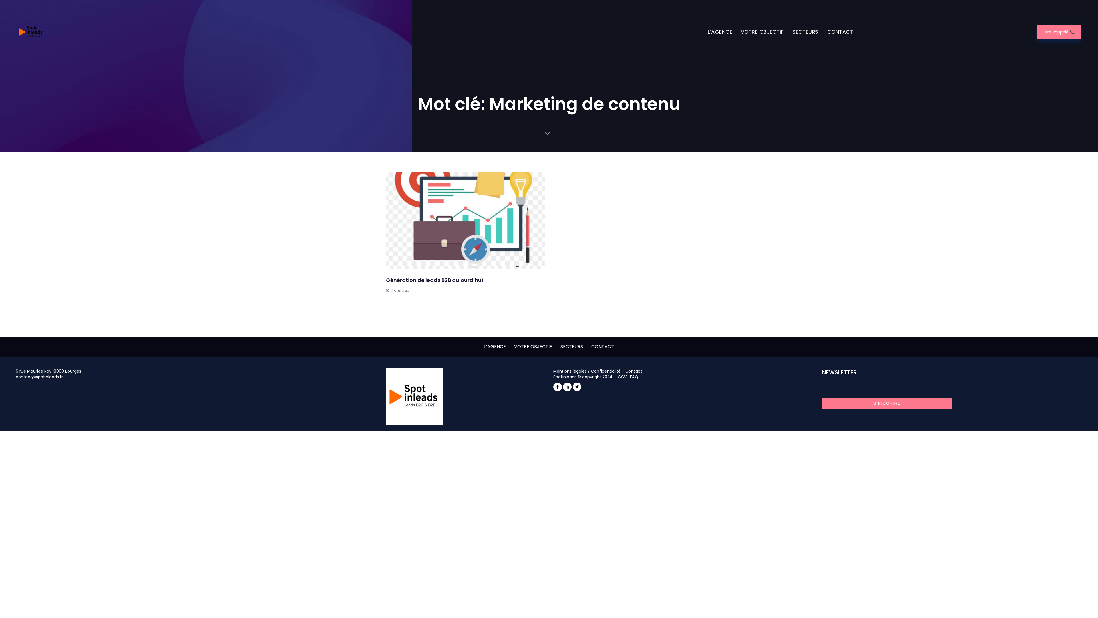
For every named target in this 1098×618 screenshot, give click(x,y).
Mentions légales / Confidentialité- (588, 371)
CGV (622, 377)
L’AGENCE (495, 346)
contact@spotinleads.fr (39, 377)
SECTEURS (571, 346)
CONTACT (602, 346)
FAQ (634, 377)
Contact (633, 371)
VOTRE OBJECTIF (533, 346)
